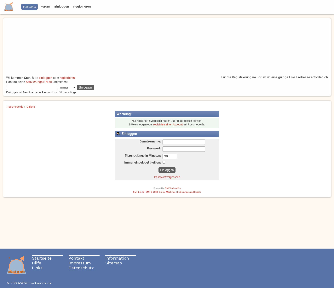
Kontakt (76, 258)
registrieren (67, 78)
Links (37, 267)
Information (117, 258)
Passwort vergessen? (167, 177)
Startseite (42, 258)
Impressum (80, 263)
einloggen (45, 78)
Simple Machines (167, 192)
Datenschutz (81, 267)
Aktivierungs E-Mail (39, 82)
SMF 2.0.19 (138, 192)
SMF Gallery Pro (173, 188)
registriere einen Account (168, 124)
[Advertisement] (167, 45)
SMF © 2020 (152, 192)
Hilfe (36, 263)
